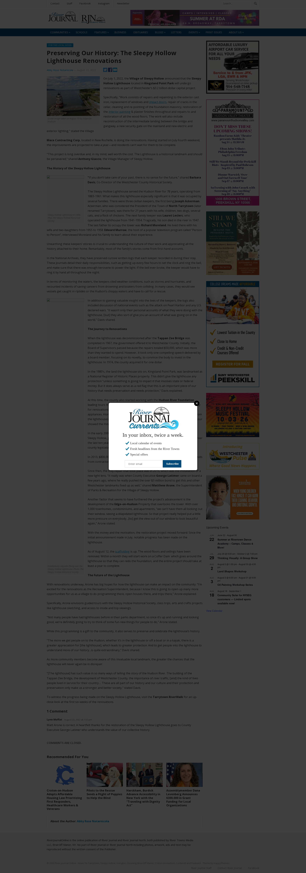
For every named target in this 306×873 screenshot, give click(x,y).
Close (196, 403)
